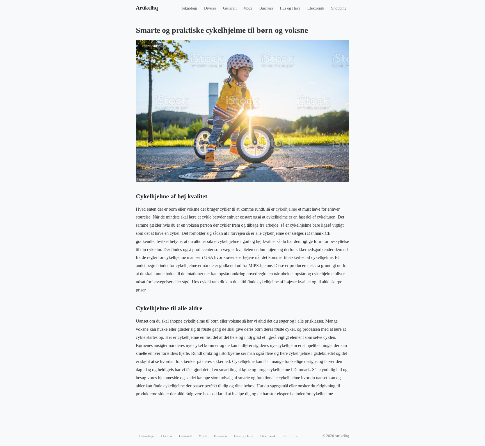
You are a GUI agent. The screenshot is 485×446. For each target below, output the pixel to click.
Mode (247, 8)
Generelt (230, 8)
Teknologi (189, 8)
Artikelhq (147, 8)
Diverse (210, 8)
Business (266, 8)
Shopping (338, 8)
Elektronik (315, 8)
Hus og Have (290, 8)
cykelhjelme (286, 209)
